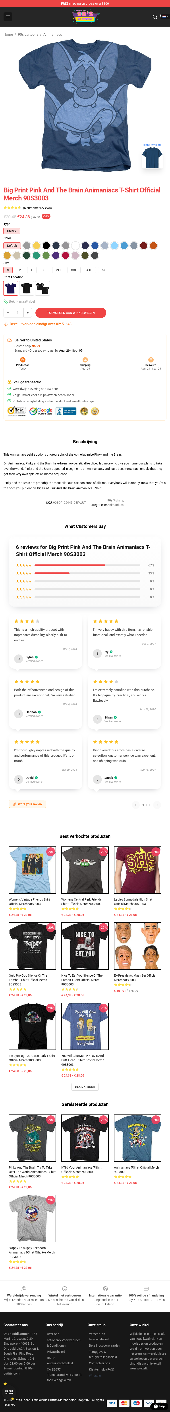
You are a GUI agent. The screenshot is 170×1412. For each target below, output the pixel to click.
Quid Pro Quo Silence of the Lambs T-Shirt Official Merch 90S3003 (28, 980)
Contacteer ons (99, 1363)
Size (7, 263)
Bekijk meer (85, 1086)
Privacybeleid (56, 1351)
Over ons (53, 1334)
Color (7, 238)
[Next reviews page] (157, 805)
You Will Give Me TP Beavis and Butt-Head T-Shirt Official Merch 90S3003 (82, 1060)
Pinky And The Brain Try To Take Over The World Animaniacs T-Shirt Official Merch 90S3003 (32, 1172)
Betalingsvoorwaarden (104, 1345)
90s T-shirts (115, 500)
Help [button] (162, 1406)
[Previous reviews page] (136, 805)
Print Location (13, 277)
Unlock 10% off (9, 1392)
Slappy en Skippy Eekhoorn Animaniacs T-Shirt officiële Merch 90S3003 (32, 1252)
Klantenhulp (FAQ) (101, 1369)
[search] (155, 17)
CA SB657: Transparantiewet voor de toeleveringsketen (64, 1375)
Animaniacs (52, 34)
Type (7, 224)
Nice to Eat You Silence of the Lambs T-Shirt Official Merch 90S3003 (81, 980)
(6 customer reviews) (37, 208)
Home (8, 34)
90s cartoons (28, 34)
